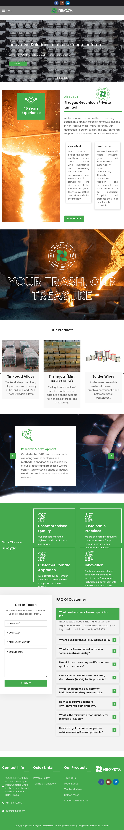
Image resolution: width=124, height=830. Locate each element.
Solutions (105, 825)
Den (98, 825)
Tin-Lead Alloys (73, 789)
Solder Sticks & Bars (76, 800)
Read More (73, 218)
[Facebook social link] (56, 3)
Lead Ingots (71, 783)
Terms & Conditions (45, 783)
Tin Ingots (70, 778)
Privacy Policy (41, 778)
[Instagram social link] (62, 3)
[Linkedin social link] (67, 3)
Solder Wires (71, 795)
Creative (91, 825)
